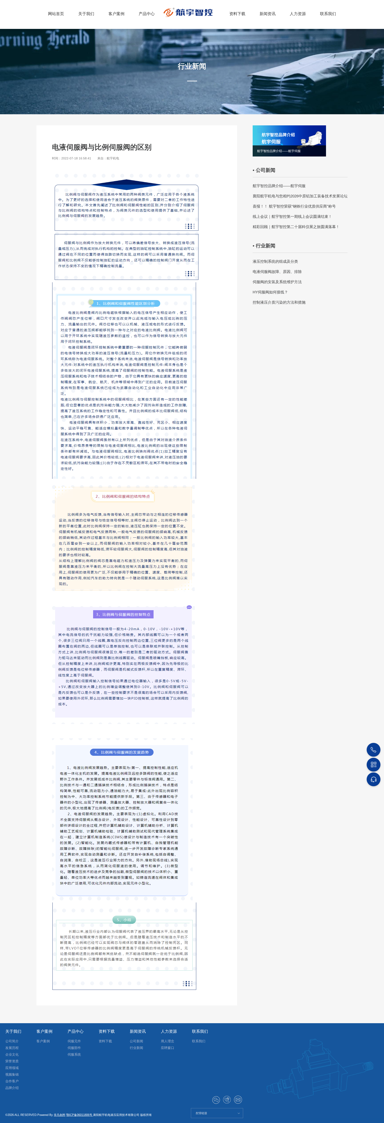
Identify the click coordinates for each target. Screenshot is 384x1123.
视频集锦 (12, 1074)
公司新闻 (136, 1041)
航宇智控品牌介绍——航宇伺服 (279, 186)
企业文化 (12, 1054)
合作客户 (12, 1081)
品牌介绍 (12, 1088)
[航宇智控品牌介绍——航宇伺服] (289, 140)
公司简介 (12, 1041)
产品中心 (147, 14)
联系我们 (328, 14)
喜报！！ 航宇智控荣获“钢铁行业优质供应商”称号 (294, 206)
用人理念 (167, 1041)
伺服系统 (74, 1054)
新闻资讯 (268, 14)
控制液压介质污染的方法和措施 (279, 302)
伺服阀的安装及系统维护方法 (277, 282)
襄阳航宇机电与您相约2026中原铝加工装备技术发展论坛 (300, 196)
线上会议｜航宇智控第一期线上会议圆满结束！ (292, 217)
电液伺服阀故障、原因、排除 (277, 272)
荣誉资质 (12, 1061)
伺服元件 (74, 1041)
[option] (289, 140)
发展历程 (12, 1048)
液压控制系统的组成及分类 (275, 261)
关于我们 (86, 14)
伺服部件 (74, 1048)
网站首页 (56, 14)
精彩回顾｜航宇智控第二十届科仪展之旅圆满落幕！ (296, 227)
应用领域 (12, 1068)
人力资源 (298, 14)
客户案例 (116, 14)
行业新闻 (136, 1048)
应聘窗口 (167, 1048)
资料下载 (237, 14)
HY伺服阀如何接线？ (270, 292)
